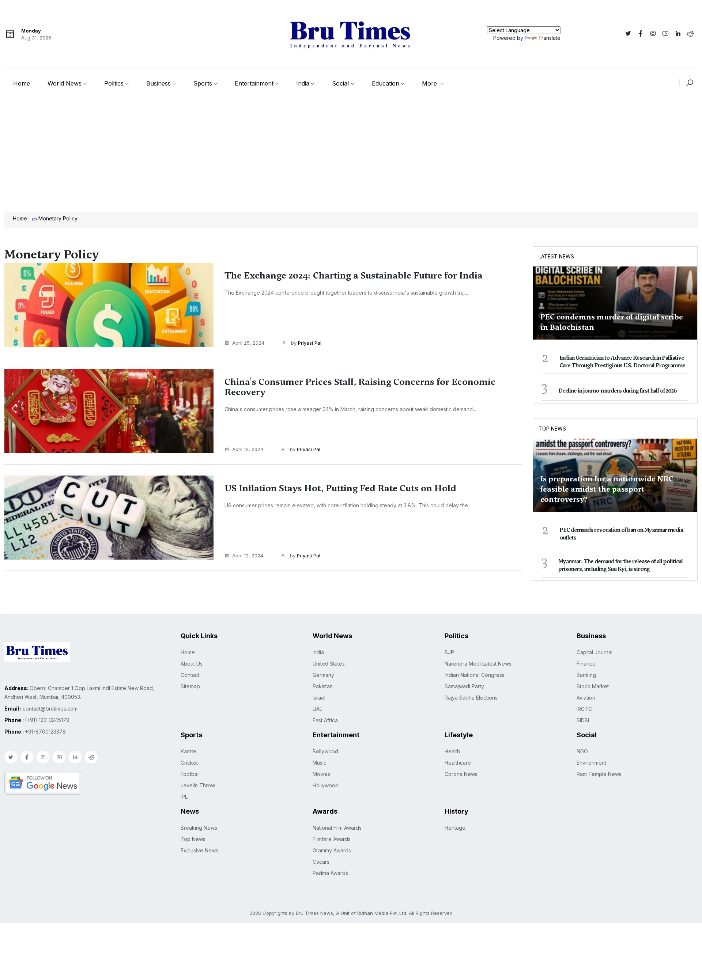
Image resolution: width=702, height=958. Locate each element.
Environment (591, 763)
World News (65, 83)
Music (320, 763)
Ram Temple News (599, 774)
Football (190, 774)
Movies (321, 774)
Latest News (556, 256)
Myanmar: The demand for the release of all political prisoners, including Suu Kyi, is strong (620, 565)
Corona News (461, 774)
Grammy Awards (332, 850)
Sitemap (190, 686)
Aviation (586, 697)
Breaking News (199, 828)
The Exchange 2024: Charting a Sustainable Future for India (353, 275)
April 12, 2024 (247, 449)
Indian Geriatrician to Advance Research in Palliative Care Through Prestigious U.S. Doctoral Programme (622, 361)
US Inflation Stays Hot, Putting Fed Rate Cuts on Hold (340, 488)
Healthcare (458, 763)
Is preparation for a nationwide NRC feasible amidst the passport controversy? (606, 489)
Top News (552, 428)
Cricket (189, 763)
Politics (114, 83)
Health (452, 751)
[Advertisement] (351, 154)
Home (21, 83)
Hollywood (326, 785)
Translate (549, 38)
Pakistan (323, 686)
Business (158, 83)
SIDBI (583, 720)
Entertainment (254, 83)
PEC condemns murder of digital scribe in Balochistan (611, 322)
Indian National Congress (475, 675)
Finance (586, 663)
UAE (317, 709)
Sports (202, 83)
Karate (188, 751)
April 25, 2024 (248, 343)
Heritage (455, 828)
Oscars (321, 862)
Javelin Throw (198, 785)
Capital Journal (594, 652)
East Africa (325, 720)
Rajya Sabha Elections (471, 697)
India (302, 83)
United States (329, 663)
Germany (323, 675)
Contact (190, 675)
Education (385, 83)
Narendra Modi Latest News (478, 663)
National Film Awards (337, 828)
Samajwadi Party (464, 686)
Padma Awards (330, 873)
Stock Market (593, 686)
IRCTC (584, 709)
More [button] (430, 83)
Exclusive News (199, 850)
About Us (192, 663)
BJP (449, 652)
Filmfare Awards (332, 839)
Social (340, 83)
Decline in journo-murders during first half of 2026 (617, 390)
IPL (184, 797)
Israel (319, 697)
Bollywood (325, 751)
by (305, 343)
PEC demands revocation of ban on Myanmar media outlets (621, 533)
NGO (582, 751)
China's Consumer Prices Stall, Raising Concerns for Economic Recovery (359, 387)
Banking (586, 675)
